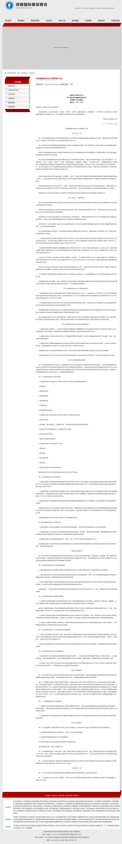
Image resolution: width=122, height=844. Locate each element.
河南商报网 (97, 817)
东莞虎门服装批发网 (94, 822)
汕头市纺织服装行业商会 (40, 808)
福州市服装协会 (101, 808)
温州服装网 (74, 806)
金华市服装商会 (57, 811)
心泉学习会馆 (39, 822)
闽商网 (42, 819)
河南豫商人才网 (76, 819)
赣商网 (52, 819)
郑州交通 (63, 825)
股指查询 (39, 825)
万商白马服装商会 (26, 808)
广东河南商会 (26, 801)
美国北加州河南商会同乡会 (23, 806)
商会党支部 (35, 20)
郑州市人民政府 (89, 817)
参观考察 (11, 107)
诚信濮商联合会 (30, 819)
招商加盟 (91, 8)
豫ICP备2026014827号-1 (69, 840)
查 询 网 (105, 825)
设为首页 (111, 8)
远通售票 (98, 825)
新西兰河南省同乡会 (39, 804)
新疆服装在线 (58, 822)
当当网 (81, 825)
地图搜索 (29, 828)
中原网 (15, 817)
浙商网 (104, 817)
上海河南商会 (98, 801)
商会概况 (22, 20)
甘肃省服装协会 (78, 811)
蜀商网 (47, 819)
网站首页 (78, 8)
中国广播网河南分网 (112, 817)
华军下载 (75, 825)
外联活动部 (114, 20)
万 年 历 (23, 828)
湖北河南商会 (44, 801)
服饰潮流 (11, 103)
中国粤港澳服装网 (84, 806)
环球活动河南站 (41, 817)
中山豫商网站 (68, 804)
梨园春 (33, 825)
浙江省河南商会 (96, 804)
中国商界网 (66, 819)
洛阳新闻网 (21, 819)
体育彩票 (18, 828)
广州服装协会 (94, 806)
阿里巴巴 (86, 825)
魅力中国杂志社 (30, 817)
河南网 (73, 817)
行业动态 (32, 73)
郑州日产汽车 (50, 817)
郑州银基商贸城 (107, 822)
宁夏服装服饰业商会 (65, 808)
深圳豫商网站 (107, 801)
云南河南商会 (19, 804)
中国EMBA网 (115, 819)
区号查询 (28, 825)
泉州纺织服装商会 (105, 806)
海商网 (32, 822)
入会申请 (85, 8)
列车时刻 (22, 825)
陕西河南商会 (80, 801)
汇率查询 (69, 825)
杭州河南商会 (53, 801)
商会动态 (11, 86)
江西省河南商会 (38, 806)
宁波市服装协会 (90, 808)
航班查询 (45, 825)
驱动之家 (92, 825)
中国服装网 (74, 822)
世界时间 (51, 825)
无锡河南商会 (105, 804)
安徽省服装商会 (101, 811)
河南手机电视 (58, 819)
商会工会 (61, 20)
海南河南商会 (35, 801)
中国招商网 (16, 822)
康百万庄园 (67, 817)
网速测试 (112, 825)
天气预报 (16, 825)
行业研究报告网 (99, 819)
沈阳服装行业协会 (31, 811)
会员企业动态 (13, 90)
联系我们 (98, 8)
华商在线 (27, 822)
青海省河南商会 (57, 806)
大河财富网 (21, 817)
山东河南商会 (59, 804)
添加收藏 (105, 8)
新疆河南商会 (50, 804)
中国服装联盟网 (49, 822)
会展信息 (11, 98)
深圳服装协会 (20, 811)
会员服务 (87, 20)
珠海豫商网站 (28, 804)
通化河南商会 (86, 804)
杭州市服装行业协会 (78, 808)
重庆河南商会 (89, 801)
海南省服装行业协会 (89, 811)
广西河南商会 (47, 806)
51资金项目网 (59, 817)
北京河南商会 (17, 801)
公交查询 (57, 825)
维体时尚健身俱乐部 (87, 819)
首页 (18, 73)
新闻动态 (100, 20)
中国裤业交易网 (83, 822)
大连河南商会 (66, 806)
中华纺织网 (66, 822)
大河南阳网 (79, 817)
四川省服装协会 (67, 811)
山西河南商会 (62, 801)
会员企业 (48, 20)
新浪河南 (107, 819)
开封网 (15, 819)
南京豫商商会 (71, 801)
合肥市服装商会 (54, 808)
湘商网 (38, 819)
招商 (22, 822)
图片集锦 (74, 20)
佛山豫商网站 (77, 804)
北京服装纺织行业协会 (44, 811)
